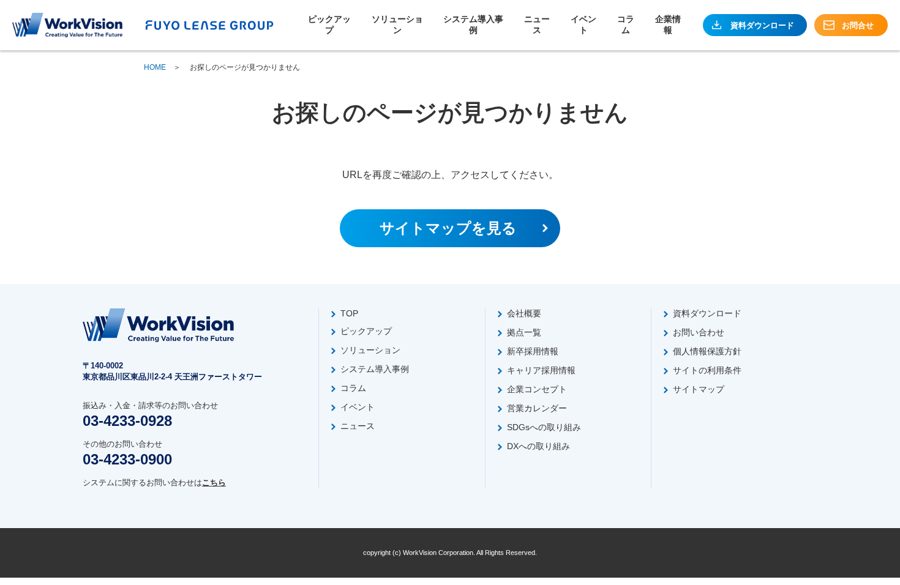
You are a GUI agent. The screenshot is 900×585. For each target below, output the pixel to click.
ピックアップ (329, 24)
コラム (625, 24)
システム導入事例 (473, 24)
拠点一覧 (524, 332)
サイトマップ (698, 389)
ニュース (537, 24)
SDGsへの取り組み (544, 427)
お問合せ (858, 25)
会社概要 (524, 313)
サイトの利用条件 (707, 370)
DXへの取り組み (538, 446)
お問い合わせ (698, 332)
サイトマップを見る (448, 228)
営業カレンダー (537, 408)
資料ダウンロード (762, 25)
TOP (349, 313)
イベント (583, 24)
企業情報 (668, 24)
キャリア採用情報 (541, 370)
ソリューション (397, 24)
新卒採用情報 (532, 351)
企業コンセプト (537, 389)
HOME (155, 67)
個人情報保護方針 (707, 351)
